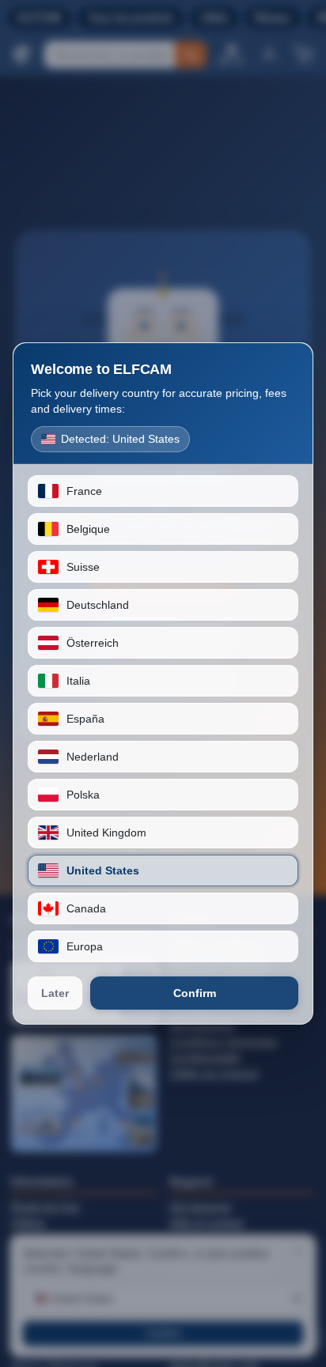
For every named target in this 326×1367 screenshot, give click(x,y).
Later (55, 993)
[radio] (163, 491)
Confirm (194, 993)
